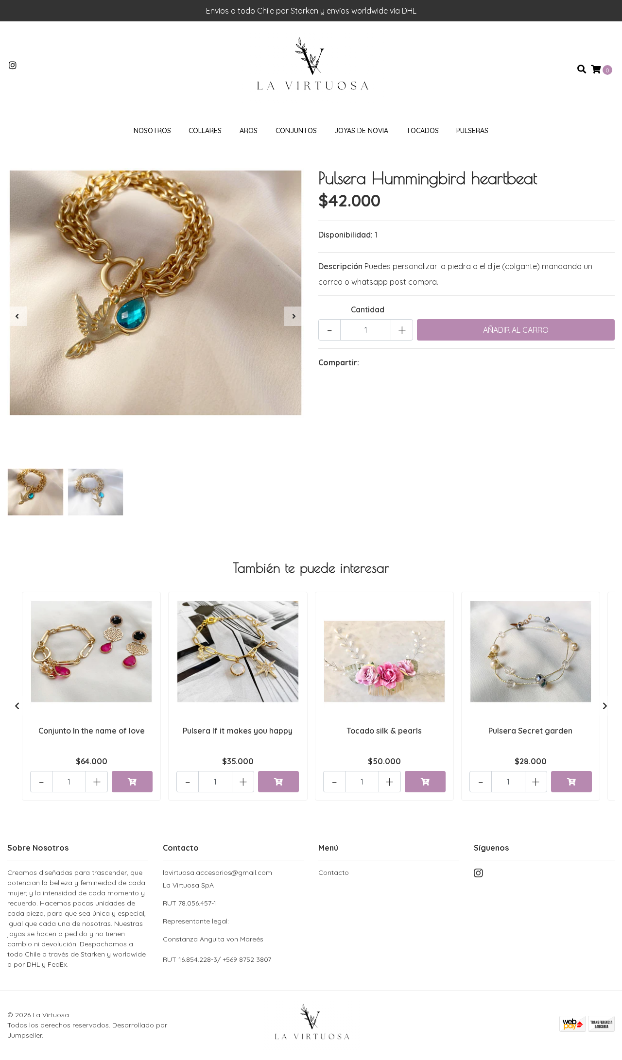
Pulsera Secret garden (530, 730)
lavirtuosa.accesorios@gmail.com (217, 872)
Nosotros (152, 130)
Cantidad (367, 309)
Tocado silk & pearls (384, 730)
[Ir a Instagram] (12, 65)
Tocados (422, 130)
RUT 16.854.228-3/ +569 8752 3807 (217, 959)
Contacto (333, 872)
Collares (205, 130)
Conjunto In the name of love (91, 730)
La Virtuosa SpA (213, 912)
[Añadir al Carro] (132, 781)
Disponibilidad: (345, 234)
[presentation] (17, 316)
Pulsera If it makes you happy (238, 730)
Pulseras (472, 130)
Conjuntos (296, 130)
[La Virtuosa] (311, 68)
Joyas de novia (361, 130)
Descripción (340, 266)
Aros (249, 130)
